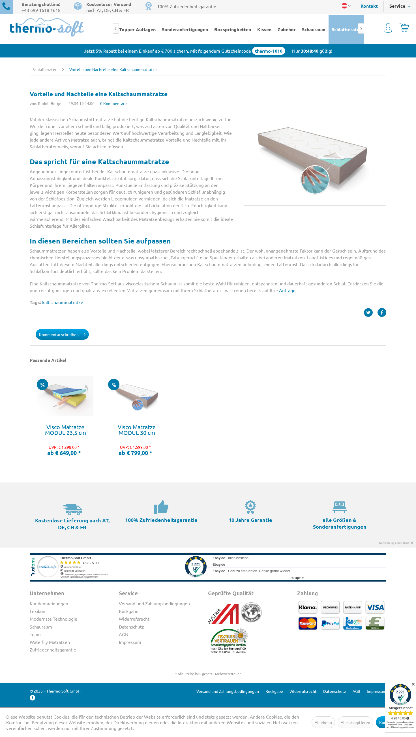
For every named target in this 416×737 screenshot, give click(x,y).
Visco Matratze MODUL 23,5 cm (65, 429)
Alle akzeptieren (355, 722)
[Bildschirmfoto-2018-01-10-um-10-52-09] (315, 161)
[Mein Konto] (388, 29)
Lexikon (37, 611)
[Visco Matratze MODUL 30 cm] (136, 396)
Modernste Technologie (53, 618)
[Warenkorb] (404, 29)
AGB (123, 634)
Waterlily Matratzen (50, 642)
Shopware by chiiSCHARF (394, 543)
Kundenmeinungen (49, 603)
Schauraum (41, 626)
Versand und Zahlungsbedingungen (154, 603)
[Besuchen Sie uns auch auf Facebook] (32, 697)
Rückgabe (128, 611)
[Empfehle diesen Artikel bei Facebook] (381, 312)
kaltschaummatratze (62, 302)
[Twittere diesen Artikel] (370, 312)
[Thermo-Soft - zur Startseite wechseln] (47, 27)
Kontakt (369, 6)
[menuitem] (366, 5)
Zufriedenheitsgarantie (53, 649)
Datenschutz (131, 626)
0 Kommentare (113, 103)
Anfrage (287, 290)
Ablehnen (323, 722)
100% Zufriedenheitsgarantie (186, 6)
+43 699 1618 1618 (41, 10)
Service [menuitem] (397, 6)
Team (35, 634)
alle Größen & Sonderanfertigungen (339, 523)
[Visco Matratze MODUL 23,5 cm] (65, 396)
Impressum (130, 642)
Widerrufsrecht (134, 618)
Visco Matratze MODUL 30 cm (137, 429)
